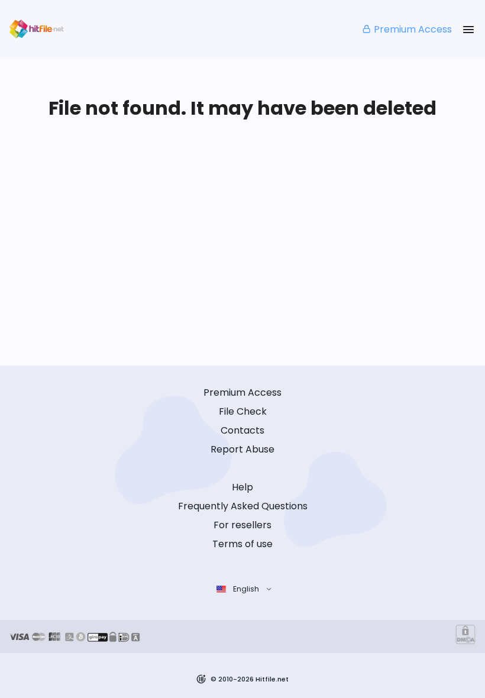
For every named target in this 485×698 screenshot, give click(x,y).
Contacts (242, 430)
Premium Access (413, 29)
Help (242, 487)
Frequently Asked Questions (243, 506)
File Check (243, 411)
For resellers (242, 525)
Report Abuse (242, 449)
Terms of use (242, 544)
